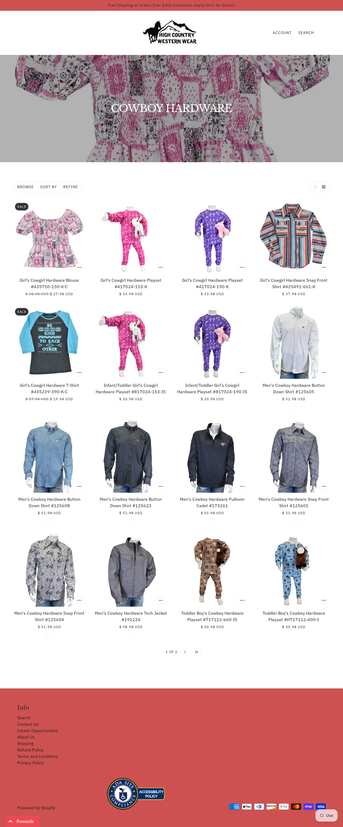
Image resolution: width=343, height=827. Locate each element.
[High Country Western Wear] (172, 32)
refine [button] (70, 186)
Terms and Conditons (37, 756)
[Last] (196, 652)
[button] (314, 186)
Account (282, 32)
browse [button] (25, 186)
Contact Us (28, 724)
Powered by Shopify (36, 807)
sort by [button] (48, 186)
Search (306, 32)
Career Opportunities (37, 730)
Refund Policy (30, 749)
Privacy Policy (30, 762)
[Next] (185, 652)
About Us (26, 737)
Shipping (25, 743)
